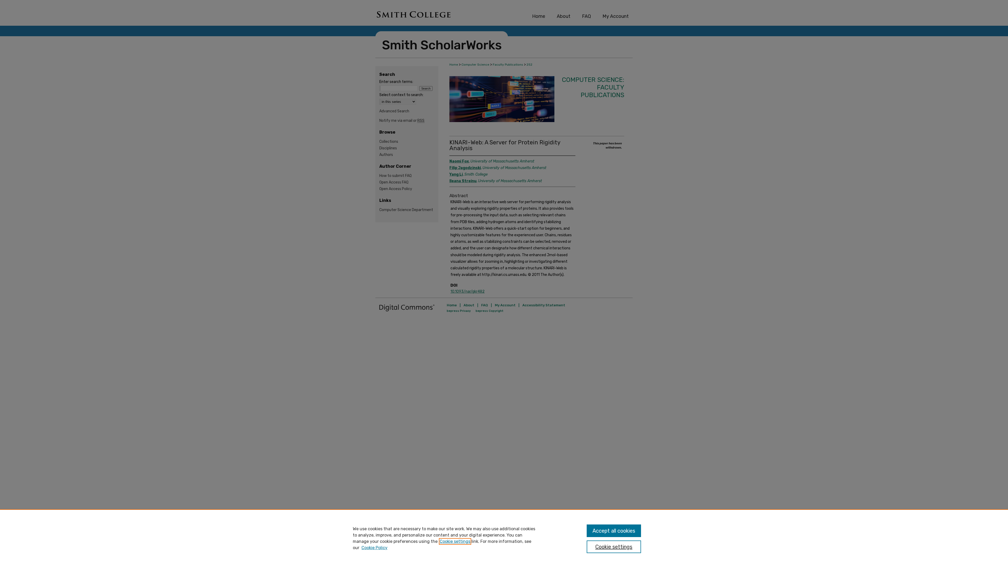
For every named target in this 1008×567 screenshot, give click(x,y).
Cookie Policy (374, 547)
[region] (504, 538)
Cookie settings (455, 541)
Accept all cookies (613, 531)
